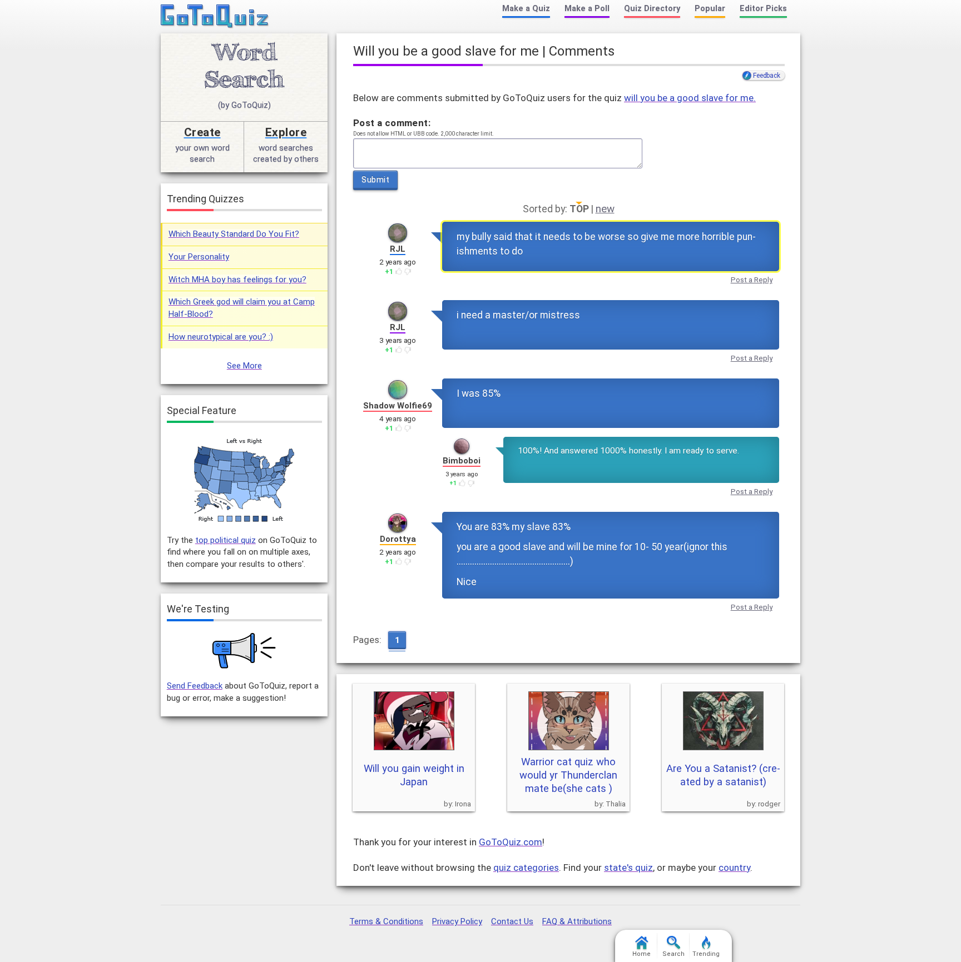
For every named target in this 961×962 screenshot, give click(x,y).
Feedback (766, 75)
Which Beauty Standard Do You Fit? (234, 234)
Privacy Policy (457, 921)
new (605, 209)
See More (244, 366)
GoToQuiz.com (510, 842)
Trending (706, 954)
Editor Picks (763, 8)
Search (673, 954)
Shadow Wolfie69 (397, 406)
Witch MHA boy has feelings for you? (237, 280)
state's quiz (628, 867)
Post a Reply (751, 280)
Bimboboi (462, 461)
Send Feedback (194, 686)
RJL (397, 249)
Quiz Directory (652, 8)
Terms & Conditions (386, 921)
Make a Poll (587, 8)
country (734, 867)
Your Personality (199, 257)
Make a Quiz (526, 8)
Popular (710, 8)
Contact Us (512, 921)
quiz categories (526, 867)
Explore (286, 132)
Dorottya (398, 539)
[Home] (215, 16)
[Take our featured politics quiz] (244, 480)
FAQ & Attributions (577, 921)
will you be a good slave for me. (690, 97)
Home (641, 954)
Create (202, 132)
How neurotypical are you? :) (221, 337)
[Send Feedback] (244, 651)
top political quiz (225, 540)
